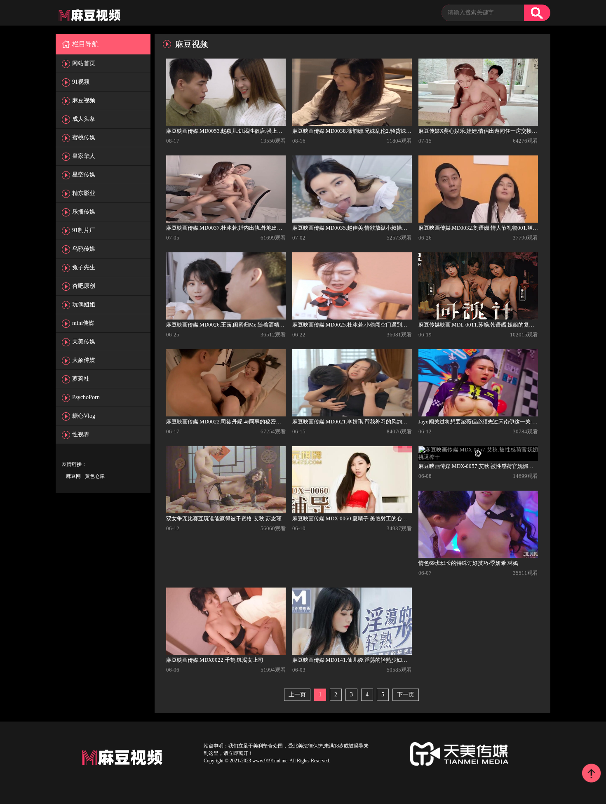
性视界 (80, 434)
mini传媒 (83, 323)
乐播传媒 (83, 212)
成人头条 (83, 119)
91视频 (80, 82)
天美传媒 (83, 342)
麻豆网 (73, 476)
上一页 (297, 694)
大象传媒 (83, 360)
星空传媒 (83, 175)
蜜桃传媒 (83, 137)
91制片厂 (83, 230)
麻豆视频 (83, 100)
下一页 (405, 694)
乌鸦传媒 (83, 249)
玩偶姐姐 (83, 304)
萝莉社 (80, 379)
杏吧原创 (83, 286)
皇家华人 (83, 156)
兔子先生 (83, 267)
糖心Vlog (83, 416)
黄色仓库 (95, 476)
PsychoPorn (86, 397)
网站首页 (83, 63)
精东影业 (83, 193)
